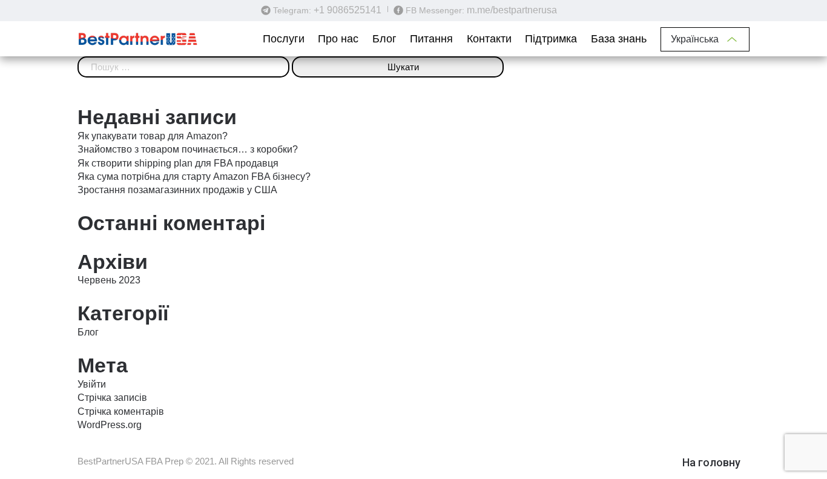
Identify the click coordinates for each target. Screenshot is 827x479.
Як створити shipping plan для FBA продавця (177, 163)
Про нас (338, 39)
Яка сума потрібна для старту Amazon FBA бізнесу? (194, 176)
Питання (431, 39)
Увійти (91, 384)
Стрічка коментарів (120, 411)
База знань (619, 39)
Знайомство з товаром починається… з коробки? (187, 149)
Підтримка (551, 39)
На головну (711, 462)
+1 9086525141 (347, 10)
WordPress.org (109, 425)
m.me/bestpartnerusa (512, 10)
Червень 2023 (108, 280)
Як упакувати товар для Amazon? (152, 136)
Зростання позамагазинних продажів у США (177, 190)
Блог (384, 39)
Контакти (489, 39)
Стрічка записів (112, 397)
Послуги (284, 39)
